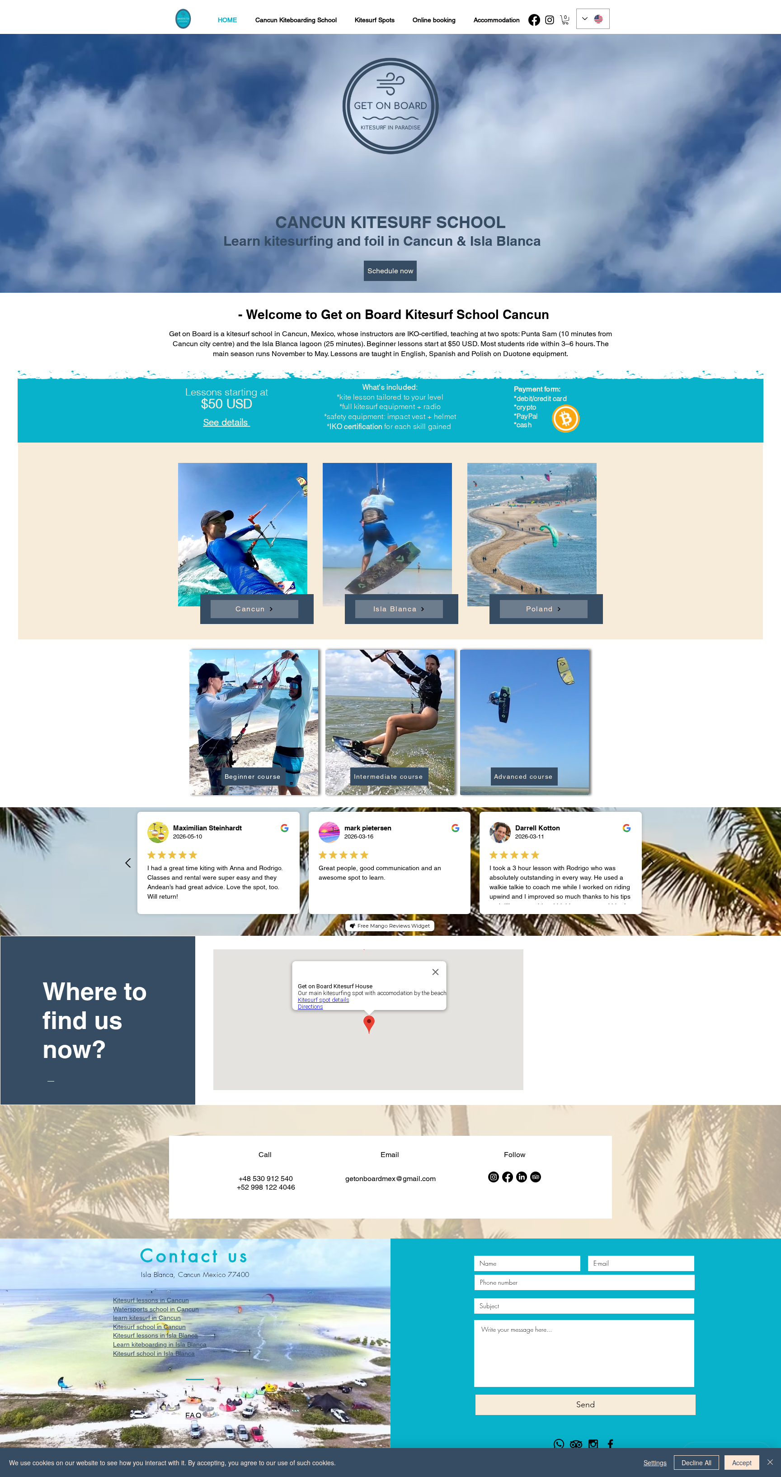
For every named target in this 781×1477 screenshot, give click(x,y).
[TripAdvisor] (535, 1177)
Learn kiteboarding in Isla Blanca (160, 1344)
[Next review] (650, 862)
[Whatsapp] (558, 1444)
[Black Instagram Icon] (593, 1444)
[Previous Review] (128, 862)
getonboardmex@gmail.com (390, 1178)
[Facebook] (534, 20)
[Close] (770, 1462)
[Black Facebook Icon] (610, 1444)
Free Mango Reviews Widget (394, 926)
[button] (565, 19)
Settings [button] (655, 1462)
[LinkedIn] (521, 1177)
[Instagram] (549, 20)
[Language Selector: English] (593, 19)
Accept (742, 1462)
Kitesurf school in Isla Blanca (154, 1353)
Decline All (696, 1462)
